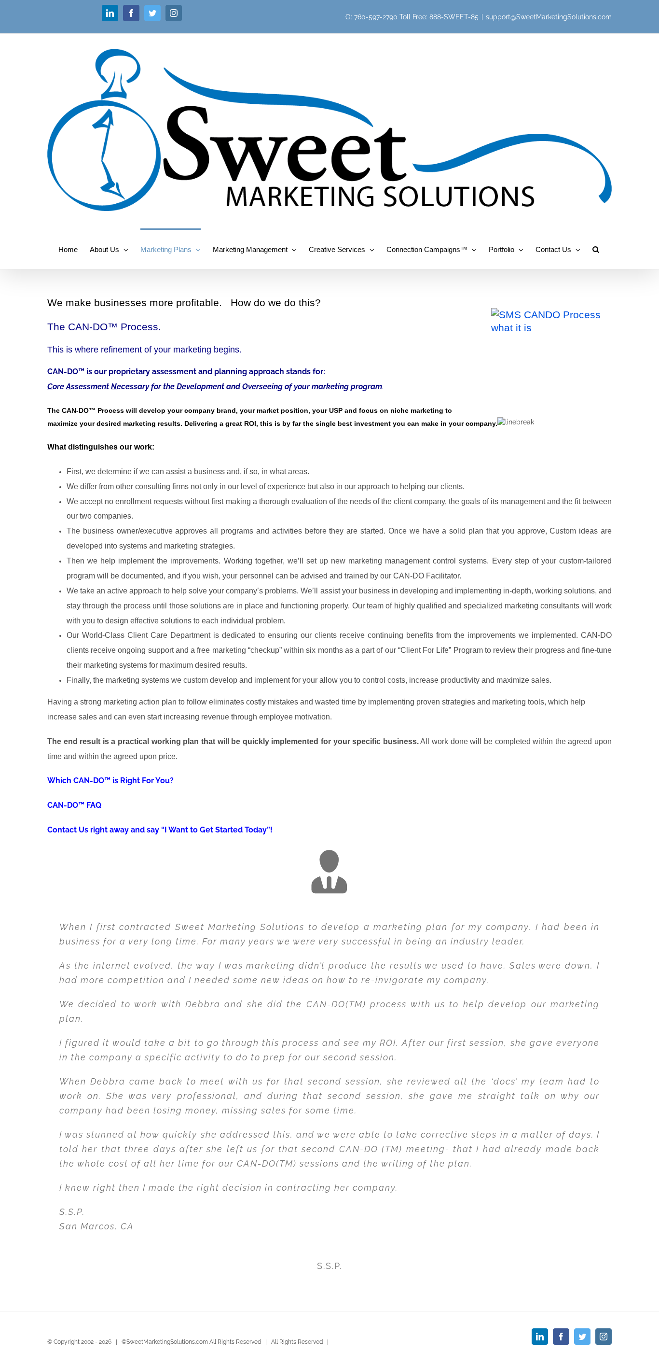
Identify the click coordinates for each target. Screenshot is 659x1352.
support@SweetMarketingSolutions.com (549, 17)
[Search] (596, 248)
